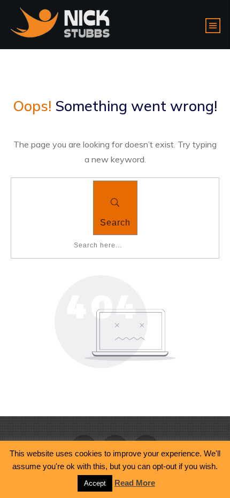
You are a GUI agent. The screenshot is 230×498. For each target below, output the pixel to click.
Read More (134, 482)
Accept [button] (95, 483)
